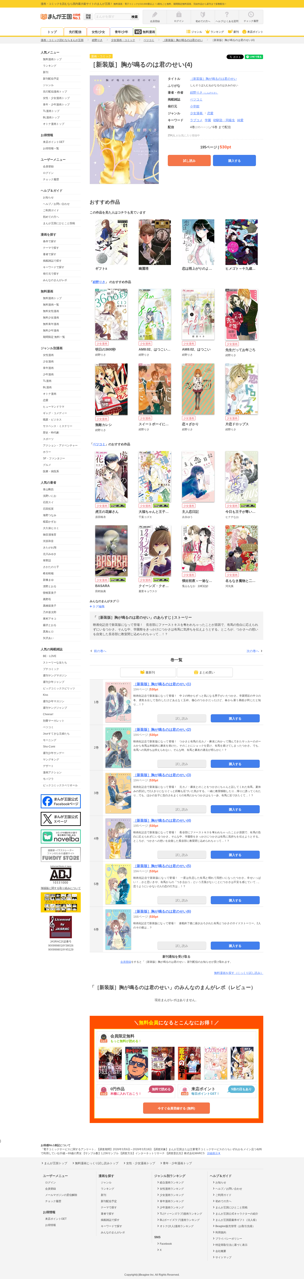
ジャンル (196, 31)
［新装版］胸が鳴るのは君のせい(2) (162, 729)
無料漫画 (149, 32)
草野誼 (47, 560)
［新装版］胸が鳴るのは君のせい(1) (162, 684)
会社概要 (220, 1251)
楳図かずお (49, 521)
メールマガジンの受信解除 (61, 1195)
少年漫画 (48, 374)
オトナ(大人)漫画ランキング (177, 1226)
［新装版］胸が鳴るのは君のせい (213, 78)
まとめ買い (207, 672)
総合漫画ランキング (172, 1182)
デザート (48, 766)
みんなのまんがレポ (55, 280)
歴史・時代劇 (51, 432)
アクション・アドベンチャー (60, 445)
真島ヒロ (48, 631)
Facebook (166, 1243)
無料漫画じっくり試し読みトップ (96, 1163)
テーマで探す (51, 247)
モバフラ (48, 778)
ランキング (217, 31)
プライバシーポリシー (228, 1238)
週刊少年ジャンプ (53, 682)
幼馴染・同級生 (224, 120)
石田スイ (48, 502)
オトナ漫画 (49, 393)
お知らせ (48, 197)
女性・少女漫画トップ (56, 98)
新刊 (236, 31)
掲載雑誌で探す (52, 260)
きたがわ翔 (49, 547)
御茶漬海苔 (49, 534)
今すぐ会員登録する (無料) (176, 1108)
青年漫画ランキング (172, 1201)
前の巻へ (100, 651)
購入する (234, 160)
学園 (208, 120)
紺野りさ (204, 92)
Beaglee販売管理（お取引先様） (235, 1226)
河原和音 (48, 541)
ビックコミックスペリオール (60, 785)
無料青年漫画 (51, 324)
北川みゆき (49, 554)
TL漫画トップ (51, 111)
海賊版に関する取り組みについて (61, 888)
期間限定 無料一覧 (54, 337)
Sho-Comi (49, 746)
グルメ (47, 464)
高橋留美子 (49, 605)
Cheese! (48, 714)
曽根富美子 (49, 592)
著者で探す (49, 254)
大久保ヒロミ (51, 528)
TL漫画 (47, 380)
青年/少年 (121, 32)
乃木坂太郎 (49, 612)
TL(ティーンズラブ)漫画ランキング (181, 1213)
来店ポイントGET (53, 142)
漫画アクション (52, 772)
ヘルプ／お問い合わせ (56, 203)
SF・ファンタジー (54, 458)
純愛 (240, 120)
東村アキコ (49, 618)
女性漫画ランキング (172, 1188)
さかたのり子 (51, 567)
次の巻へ (253, 651)
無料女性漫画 (51, 311)
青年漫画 (48, 368)
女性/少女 (98, 32)
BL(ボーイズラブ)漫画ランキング (180, 1220)
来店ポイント (255, 31)
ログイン (48, 173)
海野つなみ (49, 515)
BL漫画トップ (51, 117)
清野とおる (49, 586)
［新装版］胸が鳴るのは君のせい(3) (162, 775)
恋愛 (45, 400)
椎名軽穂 (48, 573)
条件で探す (49, 241)
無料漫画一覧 (51, 304)
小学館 (194, 106)
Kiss (45, 694)
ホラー (47, 452)
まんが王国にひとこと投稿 (59, 223)
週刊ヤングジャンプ (55, 707)
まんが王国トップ (55, 1163)
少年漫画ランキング (172, 1207)
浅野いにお (49, 495)
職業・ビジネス (52, 419)
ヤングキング (51, 759)
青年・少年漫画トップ (56, 104)
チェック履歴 (51, 179)
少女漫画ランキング (172, 1195)
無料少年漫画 (51, 330)
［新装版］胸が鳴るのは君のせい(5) (162, 866)
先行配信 (75, 32)
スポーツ (48, 439)
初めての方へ (51, 216)
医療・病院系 (51, 471)
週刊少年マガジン (53, 701)
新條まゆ (48, 579)
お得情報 (50, 1225)
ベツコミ (48, 727)
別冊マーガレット (53, 720)
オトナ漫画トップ (53, 123)
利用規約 (220, 1232)
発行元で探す (51, 273)
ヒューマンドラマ (53, 406)
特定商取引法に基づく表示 (231, 1244)
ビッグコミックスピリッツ (59, 688)
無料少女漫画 (51, 317)
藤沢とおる (49, 625)
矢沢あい (48, 638)
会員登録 (48, 166)
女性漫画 (48, 355)
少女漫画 (48, 361)
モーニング (49, 740)
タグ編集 (98, 606)
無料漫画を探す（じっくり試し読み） (238, 973)
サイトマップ (223, 1257)
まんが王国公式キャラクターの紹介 (236, 1213)
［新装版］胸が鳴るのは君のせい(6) (162, 911)
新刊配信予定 (51, 78)
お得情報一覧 (51, 148)
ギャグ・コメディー (55, 413)
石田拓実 (48, 508)
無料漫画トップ (52, 59)
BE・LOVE (49, 656)
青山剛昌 (48, 489)
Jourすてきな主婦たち (56, 733)
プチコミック (51, 669)
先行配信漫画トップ (55, 91)
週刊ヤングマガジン (55, 675)
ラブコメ (196, 120)
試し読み (189, 160)
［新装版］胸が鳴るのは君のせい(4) (162, 820)
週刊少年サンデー (53, 753)
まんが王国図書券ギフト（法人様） (236, 1220)
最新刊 (150, 672)
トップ (52, 32)
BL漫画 (47, 387)
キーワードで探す (53, 267)
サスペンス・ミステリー (57, 426)
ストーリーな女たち (55, 662)
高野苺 (47, 599)
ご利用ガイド (51, 210)
